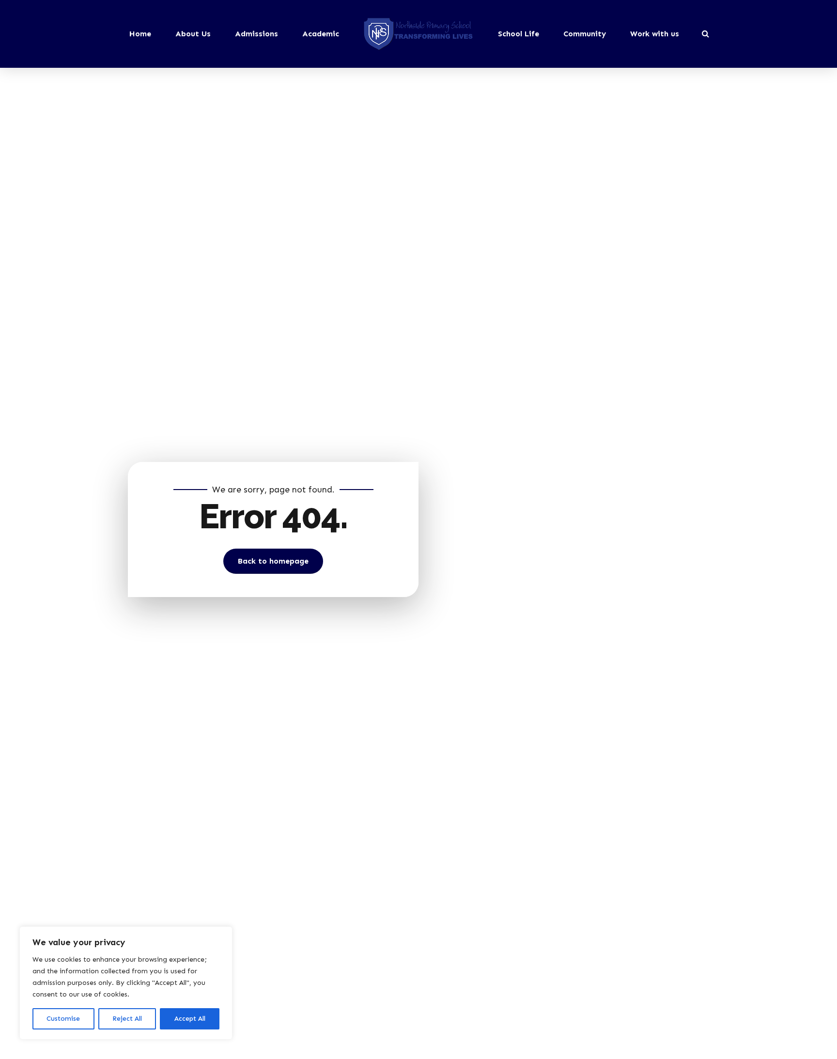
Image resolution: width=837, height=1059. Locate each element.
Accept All (189, 1018)
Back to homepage (273, 561)
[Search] (705, 33)
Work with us (654, 33)
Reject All (127, 1018)
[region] (125, 983)
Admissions (256, 33)
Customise (63, 1018)
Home (140, 33)
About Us (193, 33)
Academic (320, 33)
